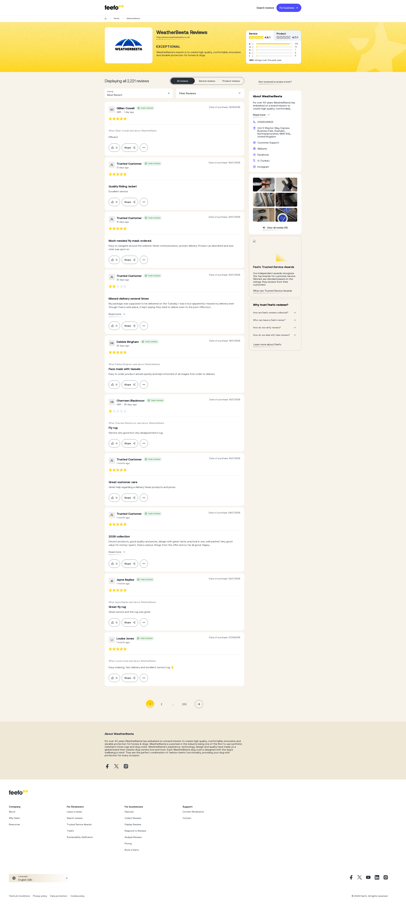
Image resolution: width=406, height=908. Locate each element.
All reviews (182, 81)
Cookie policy (77, 896)
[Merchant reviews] (128, 45)
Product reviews (231, 81)
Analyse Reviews (133, 837)
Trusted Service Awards (79, 824)
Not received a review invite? (275, 81)
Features (129, 811)
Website (262, 148)
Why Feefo (14, 818)
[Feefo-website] (114, 7)
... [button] (173, 704)
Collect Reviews (133, 818)
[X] (359, 878)
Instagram (263, 166)
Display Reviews (133, 824)
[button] (139, 93)
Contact (187, 818)
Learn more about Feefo (267, 344)
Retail (116, 18)
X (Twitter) (263, 160)
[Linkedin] (377, 878)
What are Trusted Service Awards (272, 290)
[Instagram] (385, 878)
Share (127, 147)
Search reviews (265, 7)
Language (22, 876)
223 (184, 704)
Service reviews (207, 81)
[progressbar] (273, 43)
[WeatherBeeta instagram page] (126, 766)
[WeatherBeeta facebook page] (107, 766)
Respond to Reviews (135, 830)
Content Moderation (193, 811)
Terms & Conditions (19, 896)
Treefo (70, 830)
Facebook (263, 154)
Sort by (110, 91)
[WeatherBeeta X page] (116, 766)
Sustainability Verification (80, 837)
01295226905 (265, 121)
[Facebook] (351, 878)
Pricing (128, 843)
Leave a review (74, 811)
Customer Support (268, 142)
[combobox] (139, 93)
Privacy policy (40, 896)
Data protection (58, 896)
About (12, 811)
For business (287, 7)
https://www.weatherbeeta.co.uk (173, 37)
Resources (14, 824)
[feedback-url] (118, 118)
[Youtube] (368, 878)
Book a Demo (132, 850)
